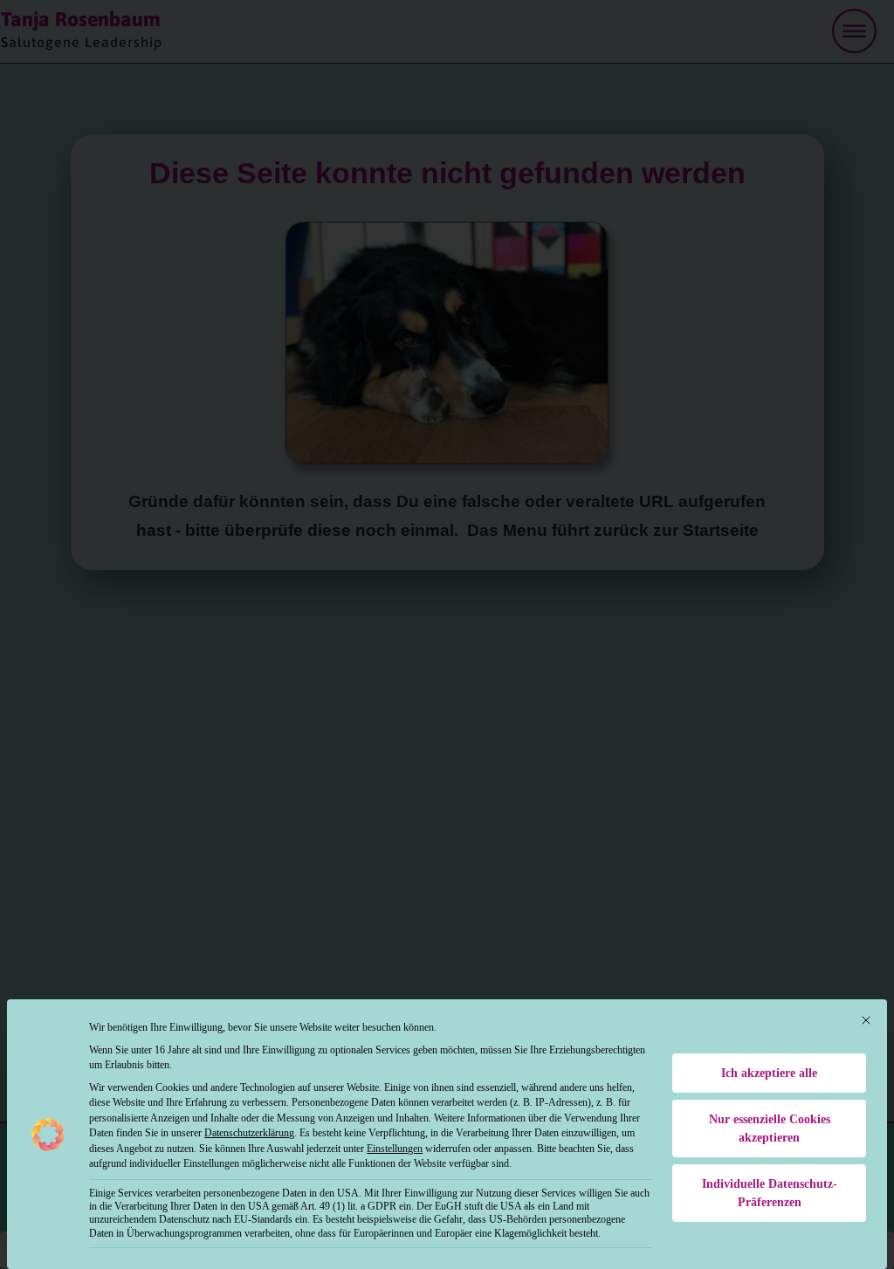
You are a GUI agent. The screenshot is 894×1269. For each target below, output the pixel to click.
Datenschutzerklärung (249, 1133)
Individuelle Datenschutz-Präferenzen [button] (769, 1193)
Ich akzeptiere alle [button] (769, 1073)
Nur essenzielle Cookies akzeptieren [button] (769, 1128)
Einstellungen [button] (395, 1148)
